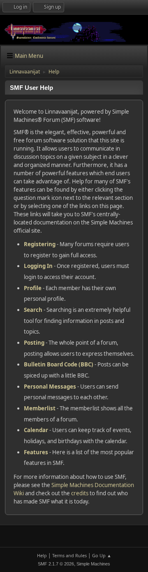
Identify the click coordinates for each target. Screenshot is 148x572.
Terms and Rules (69, 555)
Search (33, 309)
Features (36, 452)
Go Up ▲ (101, 555)
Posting (34, 342)
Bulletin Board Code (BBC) (58, 364)
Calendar (36, 430)
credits (79, 493)
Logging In (38, 266)
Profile (33, 288)
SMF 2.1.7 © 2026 (56, 563)
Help (42, 555)
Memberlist (40, 408)
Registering (40, 244)
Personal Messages (50, 386)
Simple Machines (93, 563)
